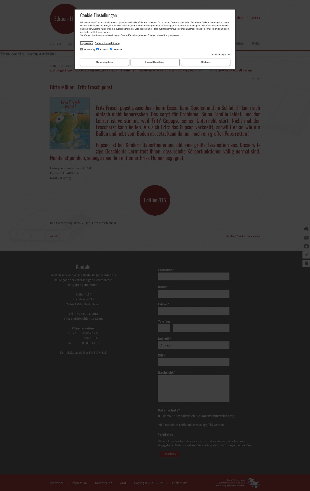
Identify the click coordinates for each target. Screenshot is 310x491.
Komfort (104, 49)
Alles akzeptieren (104, 62)
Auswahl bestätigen (155, 62)
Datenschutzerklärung (107, 43)
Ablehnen (205, 62)
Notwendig (89, 49)
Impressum (86, 43)
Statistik (117, 49)
